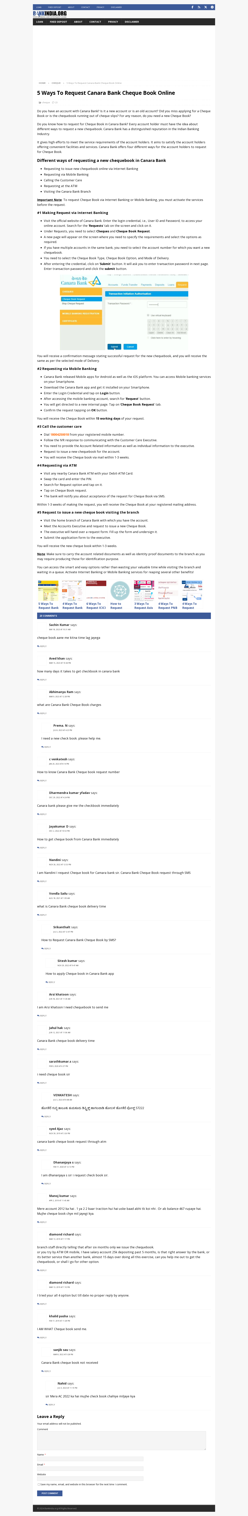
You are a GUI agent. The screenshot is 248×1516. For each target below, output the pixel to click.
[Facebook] (192, 7)
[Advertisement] (124, 55)
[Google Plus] (199, 7)
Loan (38, 7)
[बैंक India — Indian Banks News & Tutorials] (50, 16)
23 (56, 102)
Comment (42, 1429)
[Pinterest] (212, 7)
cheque (46, 102)
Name (41, 1454)
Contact (85, 7)
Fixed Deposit (54, 7)
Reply (43, 646)
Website (41, 1474)
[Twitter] (206, 7)
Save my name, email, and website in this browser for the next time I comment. (83, 1484)
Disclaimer (116, 7)
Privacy (100, 7)
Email (40, 1464)
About (71, 7)
